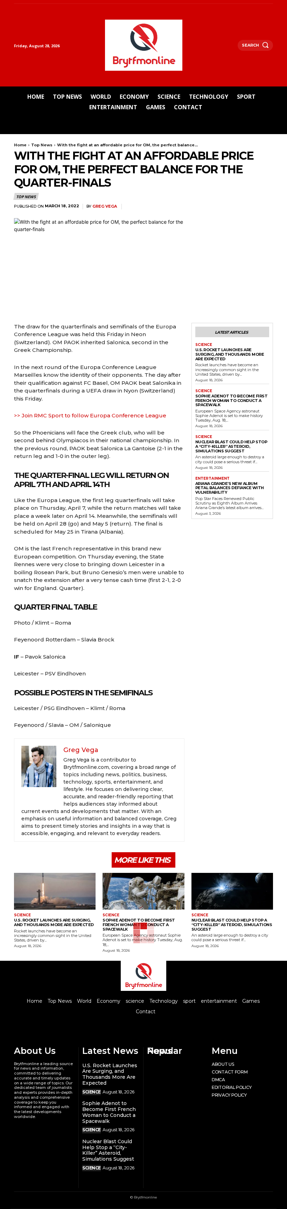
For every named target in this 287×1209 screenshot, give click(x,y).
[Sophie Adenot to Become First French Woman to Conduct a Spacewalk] (143, 891)
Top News (41, 145)
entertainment (212, 479)
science (203, 345)
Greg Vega (104, 206)
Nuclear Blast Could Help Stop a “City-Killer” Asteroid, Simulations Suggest (231, 446)
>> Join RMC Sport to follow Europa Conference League (90, 415)
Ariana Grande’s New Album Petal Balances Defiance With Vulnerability (229, 488)
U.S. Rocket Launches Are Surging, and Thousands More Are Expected (229, 354)
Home (20, 145)
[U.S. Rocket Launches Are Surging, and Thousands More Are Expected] (55, 891)
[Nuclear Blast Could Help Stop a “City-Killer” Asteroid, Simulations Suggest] (232, 891)
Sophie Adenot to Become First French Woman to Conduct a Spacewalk (231, 400)
